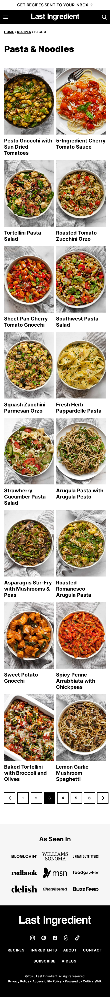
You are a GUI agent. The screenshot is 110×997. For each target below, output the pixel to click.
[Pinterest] (43, 938)
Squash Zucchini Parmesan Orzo (24, 408)
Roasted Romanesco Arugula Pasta (73, 589)
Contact (92, 950)
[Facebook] (55, 938)
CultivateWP (92, 981)
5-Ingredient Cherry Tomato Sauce (81, 144)
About (70, 950)
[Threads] (66, 938)
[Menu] (5, 17)
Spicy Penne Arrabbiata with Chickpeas (75, 681)
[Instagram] (32, 938)
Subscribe (45, 961)
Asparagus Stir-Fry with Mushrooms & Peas (28, 589)
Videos (69, 961)
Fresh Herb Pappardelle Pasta (79, 408)
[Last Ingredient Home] (55, 17)
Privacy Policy (18, 981)
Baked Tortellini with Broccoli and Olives (25, 773)
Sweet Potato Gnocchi (21, 678)
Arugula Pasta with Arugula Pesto (79, 494)
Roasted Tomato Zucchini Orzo (76, 236)
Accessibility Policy (47, 981)
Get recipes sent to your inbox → (55, 4)
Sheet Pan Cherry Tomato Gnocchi (26, 322)
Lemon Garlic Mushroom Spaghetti (72, 773)
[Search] (104, 17)
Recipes (24, 32)
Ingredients (44, 950)
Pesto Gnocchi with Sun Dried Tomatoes (28, 147)
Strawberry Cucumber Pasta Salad (25, 497)
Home (9, 32)
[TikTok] (77, 938)
